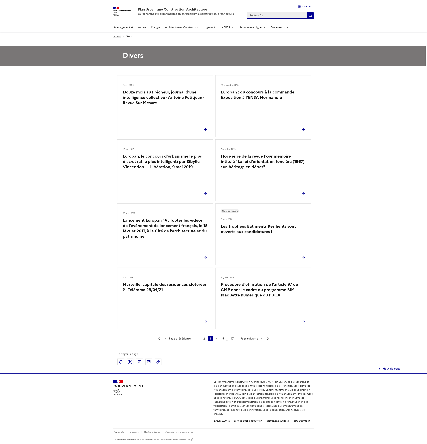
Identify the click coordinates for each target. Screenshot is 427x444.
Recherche (310, 15)
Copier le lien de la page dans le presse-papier (158, 362)
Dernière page (268, 338)
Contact (307, 6)
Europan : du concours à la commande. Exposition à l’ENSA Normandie (258, 94)
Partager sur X (130, 362)
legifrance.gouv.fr (276, 421)
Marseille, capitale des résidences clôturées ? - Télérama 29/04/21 (165, 287)
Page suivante (249, 339)
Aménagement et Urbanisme (129, 27)
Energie (155, 27)
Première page (158, 338)
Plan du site (118, 431)
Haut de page (391, 369)
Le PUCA (225, 27)
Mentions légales (152, 431)
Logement (209, 27)
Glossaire (134, 431)
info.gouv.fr (220, 421)
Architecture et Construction (181, 27)
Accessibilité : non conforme (179, 431)
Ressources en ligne (251, 27)
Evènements (278, 27)
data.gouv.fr (300, 421)
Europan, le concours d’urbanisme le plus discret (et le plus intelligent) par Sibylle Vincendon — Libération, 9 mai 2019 (162, 161)
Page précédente (180, 339)
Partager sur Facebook (120, 362)
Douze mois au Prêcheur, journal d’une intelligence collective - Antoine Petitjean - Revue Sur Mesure (163, 97)
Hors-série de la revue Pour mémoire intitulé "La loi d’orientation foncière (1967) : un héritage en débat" (263, 161)
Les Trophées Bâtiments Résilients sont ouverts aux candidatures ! (258, 229)
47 (232, 339)
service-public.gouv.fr (246, 421)
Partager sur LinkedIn (139, 362)
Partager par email (148, 362)
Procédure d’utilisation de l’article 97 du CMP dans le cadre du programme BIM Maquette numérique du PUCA (259, 289)
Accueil (117, 36)
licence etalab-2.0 (181, 439)
